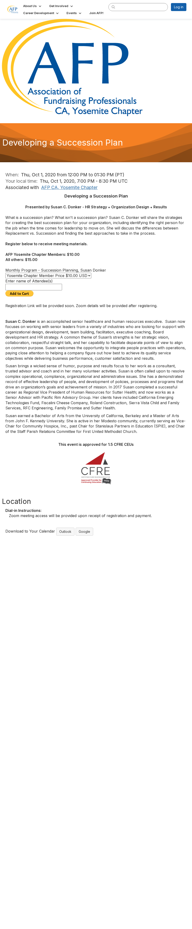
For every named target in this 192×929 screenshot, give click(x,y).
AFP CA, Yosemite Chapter (69, 187)
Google (84, 532)
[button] (33, 5)
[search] (113, 7)
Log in (178, 7)
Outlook (65, 532)
